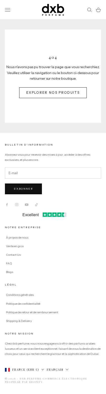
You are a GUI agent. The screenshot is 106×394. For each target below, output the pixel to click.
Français (55, 369)
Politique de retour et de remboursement (32, 312)
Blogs (9, 272)
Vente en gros (15, 246)
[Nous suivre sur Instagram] (17, 205)
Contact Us (13, 255)
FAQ (9, 263)
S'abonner (23, 188)
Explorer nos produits (53, 92)
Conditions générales (20, 295)
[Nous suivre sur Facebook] (7, 205)
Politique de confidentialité (23, 303)
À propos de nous (17, 237)
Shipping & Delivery (19, 321)
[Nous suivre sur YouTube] (27, 205)
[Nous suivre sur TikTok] (36, 205)
